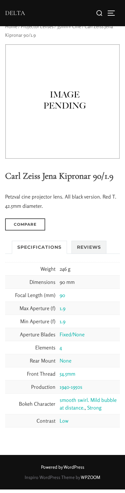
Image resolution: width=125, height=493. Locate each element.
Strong (94, 407)
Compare (25, 224)
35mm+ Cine (69, 26)
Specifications (39, 247)
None (65, 360)
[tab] (39, 247)
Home (11, 26)
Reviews (89, 247)
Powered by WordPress (62, 467)
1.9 (62, 308)
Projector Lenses (37, 26)
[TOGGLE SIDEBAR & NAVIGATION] (113, 13)
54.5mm (67, 374)
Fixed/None (72, 334)
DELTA (15, 13)
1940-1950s (71, 387)
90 (62, 295)
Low (64, 421)
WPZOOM (90, 477)
